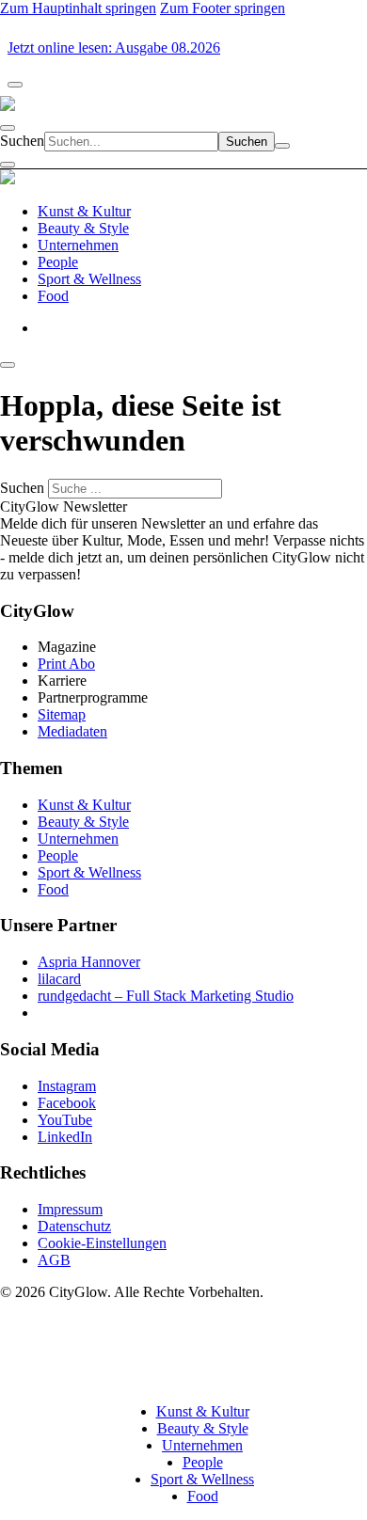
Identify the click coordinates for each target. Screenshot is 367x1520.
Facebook (67, 1103)
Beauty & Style (83, 822)
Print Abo (66, 664)
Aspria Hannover (89, 962)
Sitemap (62, 714)
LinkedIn (65, 1137)
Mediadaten (72, 731)
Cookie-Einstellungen (102, 1243)
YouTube (65, 1120)
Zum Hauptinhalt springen (78, 8)
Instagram (67, 1086)
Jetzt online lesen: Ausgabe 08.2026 (114, 47)
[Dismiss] (15, 84)
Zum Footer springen (222, 8)
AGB (54, 1260)
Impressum (70, 1209)
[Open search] (7, 128)
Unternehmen (78, 839)
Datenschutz (74, 1226)
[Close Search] (282, 146)
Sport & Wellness (89, 872)
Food (53, 889)
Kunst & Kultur (84, 805)
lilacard (59, 979)
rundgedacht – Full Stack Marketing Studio (166, 996)
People (58, 855)
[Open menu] (7, 164)
